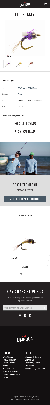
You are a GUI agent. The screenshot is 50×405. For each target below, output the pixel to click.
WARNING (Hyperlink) (13, 115)
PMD (30, 88)
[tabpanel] (25, 247)
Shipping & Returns (33, 357)
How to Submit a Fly (11, 374)
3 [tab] (29, 274)
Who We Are (8, 357)
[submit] (44, 308)
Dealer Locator (9, 363)
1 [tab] (21, 274)
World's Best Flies (10, 371)
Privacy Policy (32, 397)
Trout (20, 94)
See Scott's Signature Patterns (25, 199)
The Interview (8, 368)
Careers (6, 377)
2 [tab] (25, 274)
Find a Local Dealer (25, 131)
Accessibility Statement (35, 368)
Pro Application (9, 360)
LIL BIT (25, 267)
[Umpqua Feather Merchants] (25, 4)
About (5, 366)
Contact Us (29, 360)
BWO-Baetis (22, 88)
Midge (34, 88)
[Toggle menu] (4, 4)
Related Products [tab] (25, 216)
